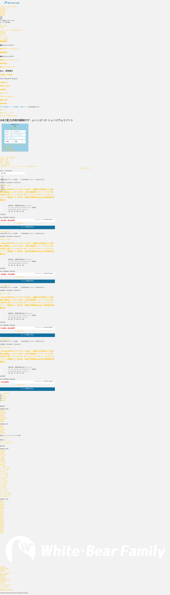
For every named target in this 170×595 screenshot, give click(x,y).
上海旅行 (2, 459)
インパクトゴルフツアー (7, 441)
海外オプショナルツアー (8, 67)
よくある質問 (3, 39)
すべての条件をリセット (15, 128)
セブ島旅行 (3, 479)
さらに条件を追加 (5, 164)
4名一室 (9, 149)
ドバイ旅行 (3, 487)
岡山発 (2, 515)
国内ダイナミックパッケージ (9, 49)
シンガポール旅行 (5, 468)
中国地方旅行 (3, 418)
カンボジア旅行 (4, 482)
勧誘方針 (2, 576)
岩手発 (2, 532)
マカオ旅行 (3, 456)
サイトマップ (4, 93)
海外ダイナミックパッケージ (9, 60)
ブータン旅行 (3, 489)
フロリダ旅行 (3, 496)
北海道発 (2, 433)
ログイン (2, 35)
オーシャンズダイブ (5, 443)
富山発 (2, 511)
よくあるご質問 (4, 586)
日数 (1, 163)
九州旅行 (2, 414)
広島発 (2, 517)
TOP (1, 107)
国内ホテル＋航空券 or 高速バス (9, 116)
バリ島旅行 (3, 466)
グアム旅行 (3, 486)
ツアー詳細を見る (5, 231)
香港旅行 (2, 454)
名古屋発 (2, 429)
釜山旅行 (2, 464)
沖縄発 (2, 527)
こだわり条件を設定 (9, 150)
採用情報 (2, 570)
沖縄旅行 (2, 410)
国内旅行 (2, 13)
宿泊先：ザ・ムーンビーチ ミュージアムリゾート (14, 166)
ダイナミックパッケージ (7, 437)
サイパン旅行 (3, 491)
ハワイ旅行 (3, 484)
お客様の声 (3, 82)
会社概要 (3, 89)
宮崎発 (2, 524)
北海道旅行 (3, 412)
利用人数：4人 (32, 166)
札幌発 (2, 508)
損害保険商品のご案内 (6, 590)
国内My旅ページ (4, 10)
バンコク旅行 (3, 473)
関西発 (2, 427)
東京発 (2, 426)
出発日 (7, 138)
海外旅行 (2, 15)
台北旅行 (2, 452)
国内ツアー (3, 110)
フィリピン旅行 (4, 477)
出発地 (7, 131)
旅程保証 (2, 577)
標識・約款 (3, 100)
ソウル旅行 (3, 463)
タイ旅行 (2, 471)
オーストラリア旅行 (5, 493)
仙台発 (2, 531)
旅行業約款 (3, 103)
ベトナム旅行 (3, 480)
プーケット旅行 (4, 475)
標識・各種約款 (4, 574)
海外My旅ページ (4, 12)
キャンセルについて (5, 584)
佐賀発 (2, 522)
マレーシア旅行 (4, 470)
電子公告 (2, 583)
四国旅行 (2, 416)
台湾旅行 (2, 450)
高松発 (2, 518)
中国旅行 (2, 457)
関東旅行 (2, 419)
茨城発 (2, 513)
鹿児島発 (2, 525)
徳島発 (2, 520)
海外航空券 (3, 63)
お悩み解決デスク (5, 579)
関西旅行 (2, 421)
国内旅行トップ (8, 107)
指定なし (12, 138)
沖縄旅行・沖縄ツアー (20, 107)
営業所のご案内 (5, 86)
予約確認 (2, 8)
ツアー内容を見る (19, 223)
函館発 (2, 529)
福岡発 (2, 431)
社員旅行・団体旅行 (6, 75)
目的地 (7, 134)
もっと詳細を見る (27, 227)
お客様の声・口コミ (5, 581)
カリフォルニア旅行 (5, 494)
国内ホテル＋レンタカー (7, 113)
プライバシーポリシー (7, 96)
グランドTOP (3, 37)
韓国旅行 (2, 461)
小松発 (2, 509)
